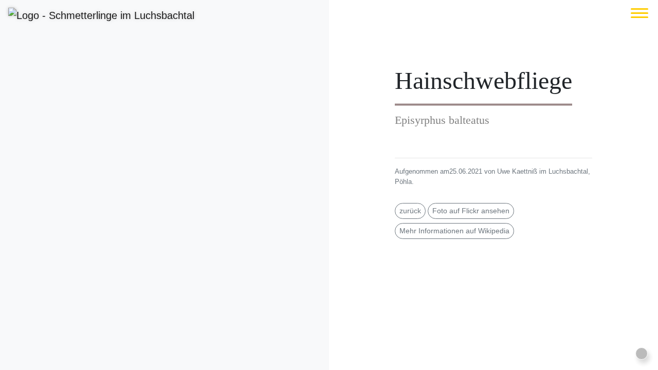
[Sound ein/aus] (641, 353)
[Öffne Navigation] (639, 13)
